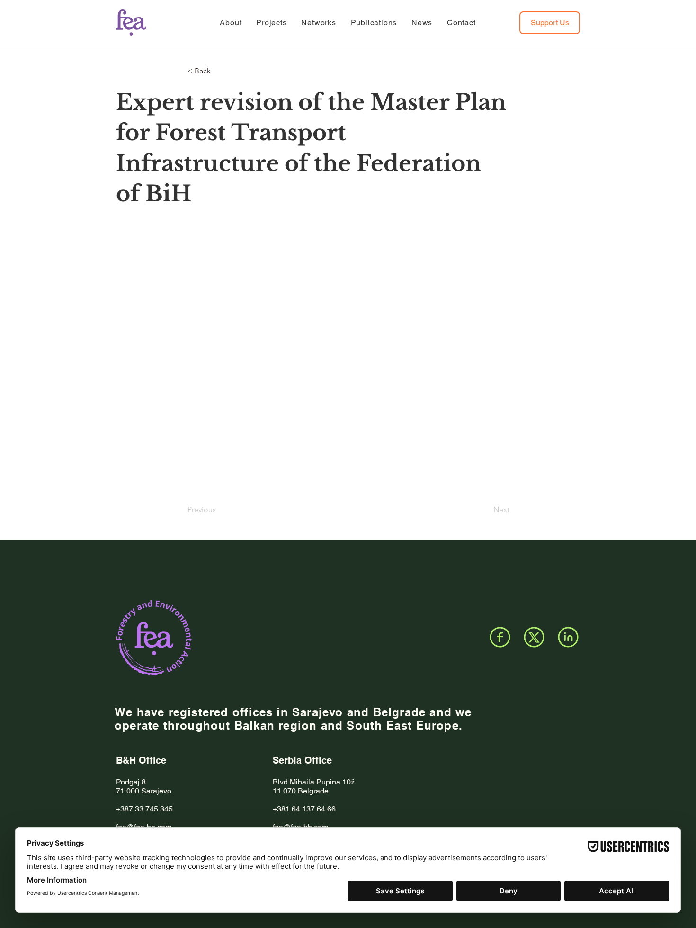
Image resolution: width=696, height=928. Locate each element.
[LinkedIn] (568, 637)
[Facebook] (500, 637)
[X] (534, 637)
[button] (218, 71)
